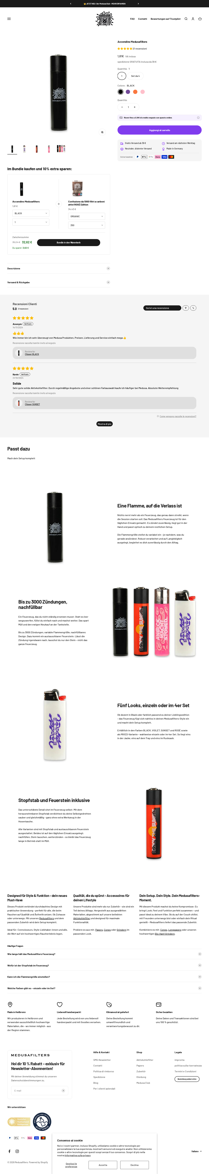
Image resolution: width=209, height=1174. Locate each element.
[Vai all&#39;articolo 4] (49, 149)
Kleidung (141, 1076)
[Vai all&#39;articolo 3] (37, 149)
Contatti (142, 18)
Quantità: (122, 100)
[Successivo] (138, 3)
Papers (140, 1065)
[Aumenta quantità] (134, 107)
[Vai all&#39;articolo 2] (24, 149)
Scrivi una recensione (157, 307)
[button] (125, 48)
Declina (134, 1164)
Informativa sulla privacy (78, 1155)
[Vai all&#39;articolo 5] (61, 149)
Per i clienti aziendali (104, 1088)
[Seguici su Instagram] (17, 1151)
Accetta (103, 1164)
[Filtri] (186, 308)
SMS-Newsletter (102, 1059)
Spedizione (99, 1076)
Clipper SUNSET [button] (32, 404)
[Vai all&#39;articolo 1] (12, 149)
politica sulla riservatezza (188, 1065)
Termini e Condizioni (185, 1071)
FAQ (132, 18)
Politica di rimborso (103, 1071)
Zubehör (141, 1071)
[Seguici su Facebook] (9, 1151)
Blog (95, 1082)
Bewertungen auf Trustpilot (166, 18)
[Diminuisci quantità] (122, 107)
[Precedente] (70, 3)
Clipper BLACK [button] (32, 354)
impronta (179, 1059)
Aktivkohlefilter (144, 1059)
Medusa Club (143, 1082)
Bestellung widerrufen (187, 1079)
